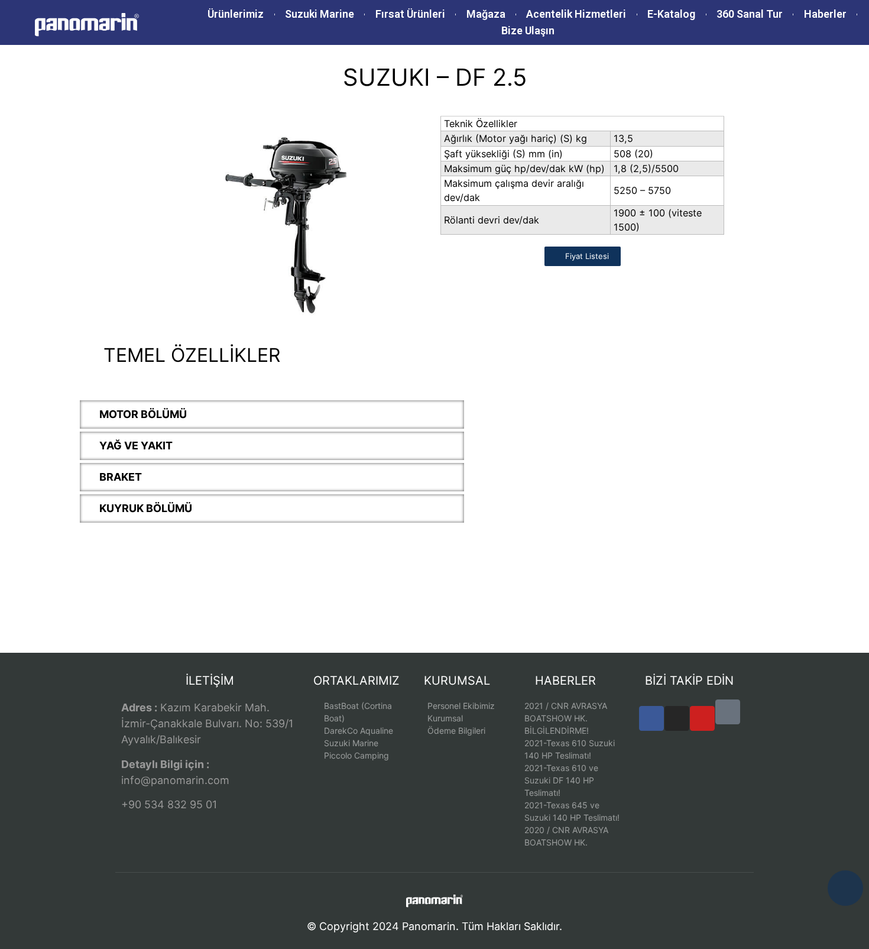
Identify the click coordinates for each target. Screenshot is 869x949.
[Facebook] (651, 718)
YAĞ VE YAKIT (136, 445)
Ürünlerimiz (235, 14)
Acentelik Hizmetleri (576, 14)
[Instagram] (676, 718)
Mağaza (485, 14)
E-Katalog (671, 14)
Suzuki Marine (319, 14)
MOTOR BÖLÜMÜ (143, 414)
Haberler (825, 14)
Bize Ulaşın (528, 30)
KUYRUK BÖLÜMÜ (145, 508)
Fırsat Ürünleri (410, 14)
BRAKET (120, 477)
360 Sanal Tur (749, 14)
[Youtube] (702, 718)
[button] (272, 414)
